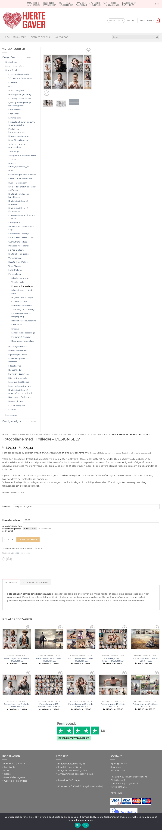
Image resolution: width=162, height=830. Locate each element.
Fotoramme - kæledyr (18, 233)
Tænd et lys (13, 151)
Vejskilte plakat (18, 282)
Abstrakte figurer (16, 90)
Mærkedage (11, 415)
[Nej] (158, 822)
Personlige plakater (17, 346)
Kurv (6, 770)
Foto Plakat (16, 324)
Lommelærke (14, 118)
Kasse (7, 774)
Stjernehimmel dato (17, 378)
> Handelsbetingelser (14, 777)
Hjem (6, 37)
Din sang (12, 82)
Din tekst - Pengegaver (19, 254)
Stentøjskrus (14, 222)
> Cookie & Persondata (14, 781)
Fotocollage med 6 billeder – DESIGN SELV (81, 659)
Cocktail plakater (19, 301)
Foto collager (62, 434)
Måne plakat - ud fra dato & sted (23, 292)
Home (5, 434)
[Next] (87, 72)
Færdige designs (40, 37)
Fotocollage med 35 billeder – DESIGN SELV (49, 705)
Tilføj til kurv (28, 539)
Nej (85, 825)
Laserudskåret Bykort (18, 382)
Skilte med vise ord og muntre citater (18, 146)
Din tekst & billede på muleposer (18, 202)
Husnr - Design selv (17, 183)
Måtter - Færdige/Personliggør (18, 165)
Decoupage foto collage (22, 341)
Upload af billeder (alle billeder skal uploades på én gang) (12, 528)
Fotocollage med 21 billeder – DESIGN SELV (113, 659)
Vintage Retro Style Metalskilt (22, 155)
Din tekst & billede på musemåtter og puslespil (20, 391)
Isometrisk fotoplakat (21, 305)
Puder (11, 170)
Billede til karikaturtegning (23, 321)
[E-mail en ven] (9, 559)
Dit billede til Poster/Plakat (21, 237)
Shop (14, 434)
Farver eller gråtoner (11, 520)
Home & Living (43, 434)
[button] (131, 20)
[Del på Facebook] (5, 559)
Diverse (12, 409)
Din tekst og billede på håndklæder (18, 195)
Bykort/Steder (15, 370)
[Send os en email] (158, 4)
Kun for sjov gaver (17, 405)
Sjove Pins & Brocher (18, 140)
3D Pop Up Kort (16, 250)
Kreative (15, 329)
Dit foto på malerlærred (19, 98)
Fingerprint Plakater (21, 337)
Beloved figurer (15, 401)
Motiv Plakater (15, 270)
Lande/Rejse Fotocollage (23, 333)
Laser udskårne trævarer (19, 386)
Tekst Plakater (15, 266)
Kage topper (14, 113)
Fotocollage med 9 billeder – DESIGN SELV (145, 705)
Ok (77, 825)
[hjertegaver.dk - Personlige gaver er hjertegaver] (24, 20)
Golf (10, 86)
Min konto (10, 767)
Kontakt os (61, 37)
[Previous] (48, 72)
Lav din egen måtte (14, 66)
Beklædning (11, 62)
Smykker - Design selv (18, 374)
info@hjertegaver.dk (127, 783)
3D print (12, 159)
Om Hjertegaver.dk (14, 763)
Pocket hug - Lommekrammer (16, 130)
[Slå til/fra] (34, 57)
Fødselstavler (14, 366)
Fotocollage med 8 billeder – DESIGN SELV (17, 705)
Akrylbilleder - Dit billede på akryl (21, 228)
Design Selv (19, 37)
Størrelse (6, 506)
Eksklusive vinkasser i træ (20, 178)
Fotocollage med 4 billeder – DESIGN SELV (49, 659)
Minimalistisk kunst (17, 350)
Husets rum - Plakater (18, 262)
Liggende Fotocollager (87, 434)
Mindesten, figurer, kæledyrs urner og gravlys (21, 123)
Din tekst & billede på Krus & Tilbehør (21, 217)
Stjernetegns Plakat (17, 354)
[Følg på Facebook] (155, 4)
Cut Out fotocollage (17, 242)
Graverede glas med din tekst (22, 174)
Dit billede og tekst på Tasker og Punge (22, 188)
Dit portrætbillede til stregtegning (21, 315)
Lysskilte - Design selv (18, 74)
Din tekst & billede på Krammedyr (18, 209)
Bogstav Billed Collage (22, 297)
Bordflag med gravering (19, 94)
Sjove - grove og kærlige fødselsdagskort (19, 104)
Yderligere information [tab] (35, 582)
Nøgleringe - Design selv (19, 397)
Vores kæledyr (15, 258)
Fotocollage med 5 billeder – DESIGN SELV (113, 705)
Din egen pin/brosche (18, 136)
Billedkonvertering (20, 278)
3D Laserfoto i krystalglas (20, 78)
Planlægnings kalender (19, 246)
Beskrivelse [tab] (11, 582)
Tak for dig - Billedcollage (23, 309)
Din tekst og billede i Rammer (18, 360)
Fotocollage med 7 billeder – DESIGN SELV (16, 659)
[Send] (156, 37)
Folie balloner (14, 110)
